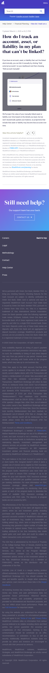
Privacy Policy (41, 618)
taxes (37, 16)
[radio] (28, 133)
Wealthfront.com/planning (21, 167)
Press (4, 275)
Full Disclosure (11, 608)
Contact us (23, 217)
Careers (5, 238)
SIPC (16, 148)
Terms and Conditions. (23, 423)
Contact (5, 260)
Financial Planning (22, 24)
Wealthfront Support (7, 24)
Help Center (7, 268)
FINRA (12, 148)
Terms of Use (25, 618)
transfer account (22, 16)
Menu (45, 3)
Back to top (42, 238)
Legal (4, 246)
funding (31, 16)
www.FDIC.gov (40, 485)
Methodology (8, 253)
